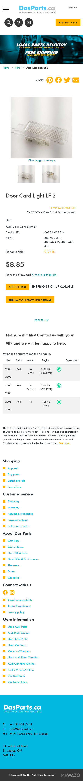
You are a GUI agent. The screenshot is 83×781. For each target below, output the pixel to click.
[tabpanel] (41, 49)
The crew (13, 565)
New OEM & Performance (23, 559)
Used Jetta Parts (17, 639)
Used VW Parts (17, 645)
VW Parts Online (18, 682)
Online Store (16, 546)
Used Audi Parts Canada (22, 657)
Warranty (13, 507)
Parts (17, 67)
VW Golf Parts (16, 675)
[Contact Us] (29, 22)
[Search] (8, 22)
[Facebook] (58, 80)
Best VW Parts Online (21, 669)
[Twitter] (67, 80)
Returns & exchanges (20, 513)
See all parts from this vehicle (30, 299)
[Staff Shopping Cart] (18, 22)
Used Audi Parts (17, 626)
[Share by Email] (75, 80)
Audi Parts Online (18, 632)
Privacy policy (16, 612)
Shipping (13, 501)
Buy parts (13, 474)
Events (12, 571)
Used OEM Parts (17, 552)
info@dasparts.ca (21, 729)
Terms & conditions (19, 605)
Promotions (14, 486)
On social (13, 577)
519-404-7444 (68, 22)
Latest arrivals (16, 480)
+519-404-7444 (21, 724)
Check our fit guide (44, 275)
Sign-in (72, 6)
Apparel (13, 468)
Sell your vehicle (18, 526)
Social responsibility (20, 599)
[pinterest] (49, 80)
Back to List (41, 320)
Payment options (18, 519)
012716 (49, 251)
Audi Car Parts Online (21, 663)
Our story (13, 540)
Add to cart (17, 286)
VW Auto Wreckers (19, 651)
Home (6, 67)
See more (64, 443)
